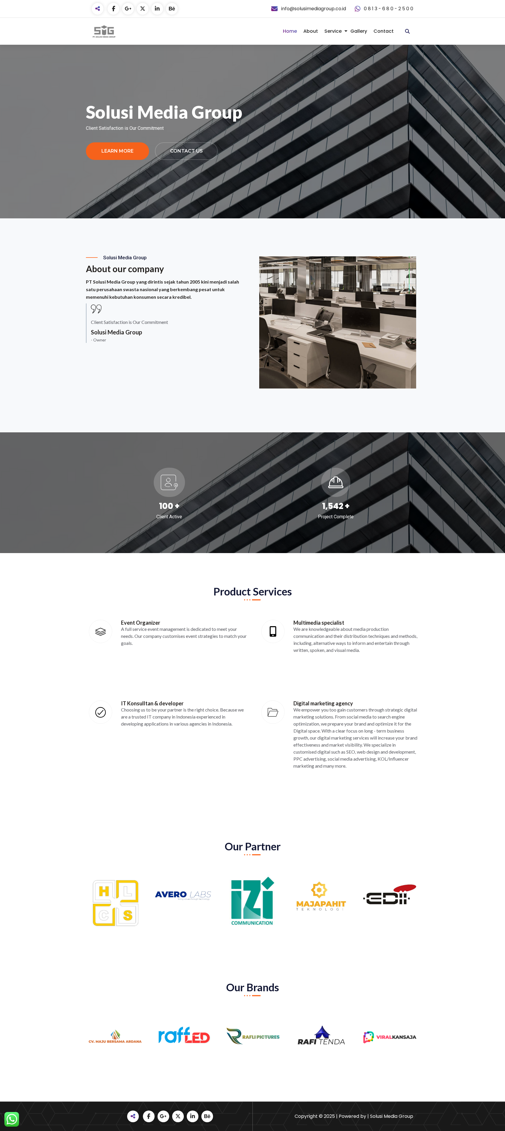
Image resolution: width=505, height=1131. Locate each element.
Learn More (117, 151)
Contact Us (186, 151)
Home (290, 31)
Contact (383, 31)
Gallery (358, 31)
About (310, 31)
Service (333, 31)
